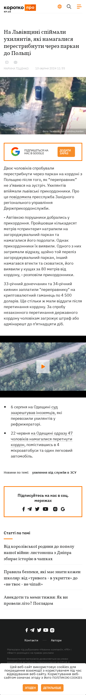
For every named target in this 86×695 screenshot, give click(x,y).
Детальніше (52, 688)
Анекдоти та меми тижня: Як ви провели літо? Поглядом (36, 600)
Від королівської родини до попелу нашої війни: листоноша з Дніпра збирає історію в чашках (39, 553)
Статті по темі (17, 532)
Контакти (31, 640)
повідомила (20, 196)
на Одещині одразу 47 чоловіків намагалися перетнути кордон (42, 439)
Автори (56, 640)
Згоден (30, 688)
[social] (23, 509)
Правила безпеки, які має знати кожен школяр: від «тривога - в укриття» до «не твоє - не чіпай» (42, 578)
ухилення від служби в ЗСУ (54, 472)
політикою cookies (67, 677)
